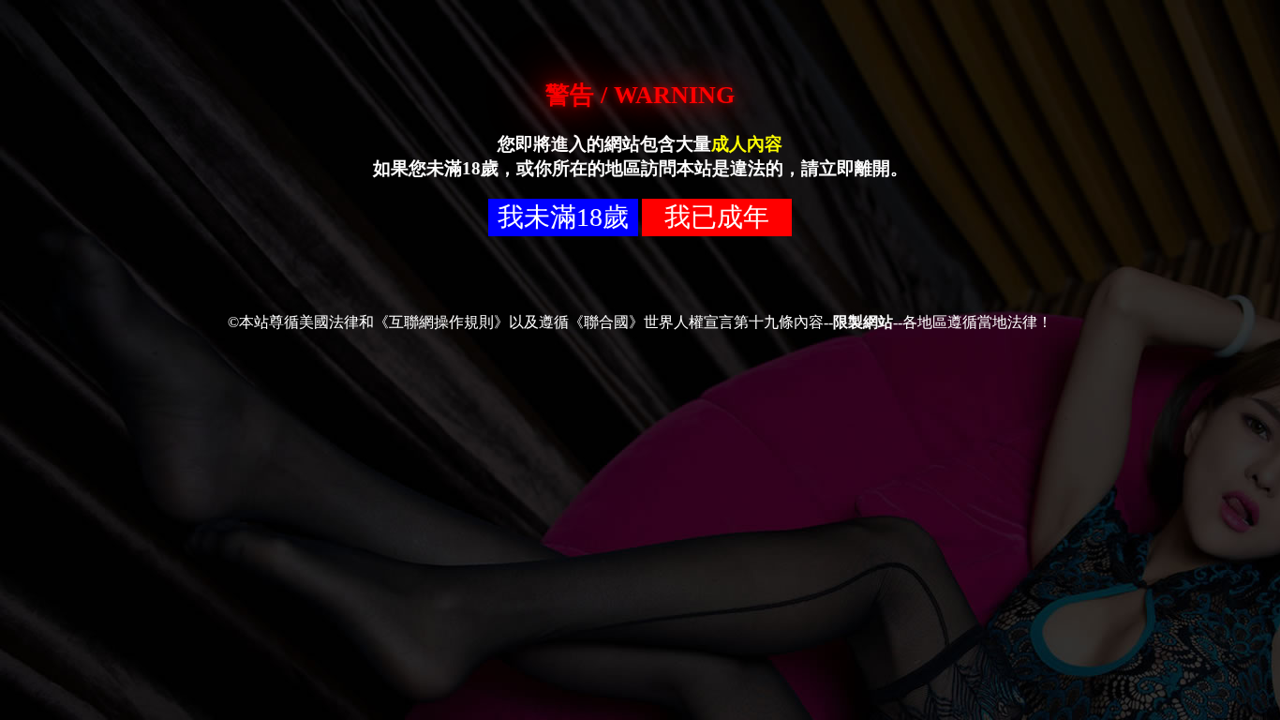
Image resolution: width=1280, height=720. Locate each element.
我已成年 (716, 217)
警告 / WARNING (640, 95)
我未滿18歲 (563, 217)
